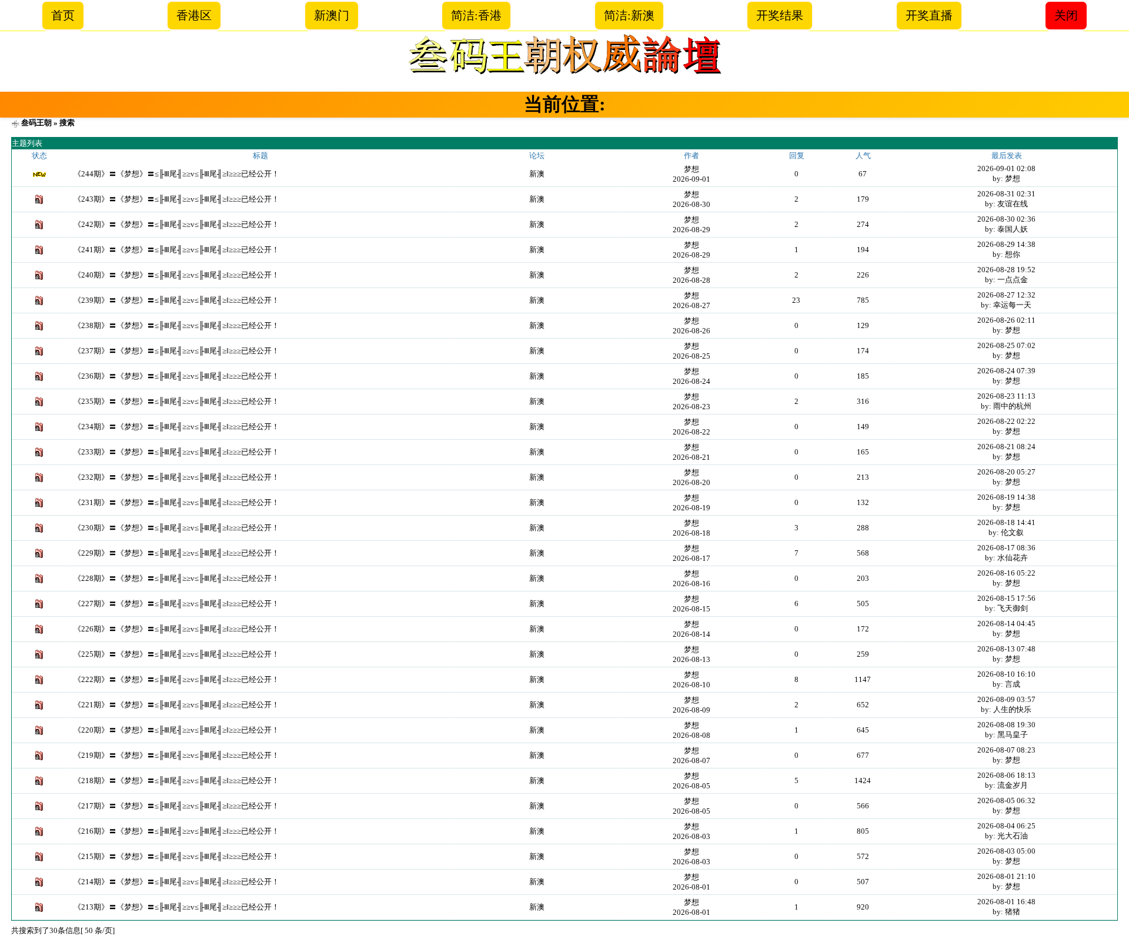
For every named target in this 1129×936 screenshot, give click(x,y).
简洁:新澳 (629, 15)
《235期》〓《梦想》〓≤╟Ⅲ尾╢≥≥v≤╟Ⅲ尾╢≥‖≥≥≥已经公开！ (176, 401)
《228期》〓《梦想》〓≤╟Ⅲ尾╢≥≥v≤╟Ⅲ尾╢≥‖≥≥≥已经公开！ (176, 578)
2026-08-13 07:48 (1006, 648)
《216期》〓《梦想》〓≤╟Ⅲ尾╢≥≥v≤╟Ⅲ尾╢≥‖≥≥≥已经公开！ (176, 831)
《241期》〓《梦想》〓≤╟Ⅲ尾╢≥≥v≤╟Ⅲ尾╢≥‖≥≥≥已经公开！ (176, 249)
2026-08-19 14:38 (1006, 497)
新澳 (537, 173)
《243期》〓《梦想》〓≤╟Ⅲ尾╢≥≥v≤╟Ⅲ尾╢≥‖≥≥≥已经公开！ (176, 199)
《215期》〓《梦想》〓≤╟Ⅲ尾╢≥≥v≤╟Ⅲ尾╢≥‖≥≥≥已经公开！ (176, 856)
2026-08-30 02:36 (1006, 219)
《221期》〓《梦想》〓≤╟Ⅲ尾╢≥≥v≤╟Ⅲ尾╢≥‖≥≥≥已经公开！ (176, 704)
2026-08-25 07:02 (1006, 345)
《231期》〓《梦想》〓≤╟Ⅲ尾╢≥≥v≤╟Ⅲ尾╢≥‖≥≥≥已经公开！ (176, 502)
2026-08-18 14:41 (1006, 522)
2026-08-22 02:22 (1006, 421)
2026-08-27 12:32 (1006, 294)
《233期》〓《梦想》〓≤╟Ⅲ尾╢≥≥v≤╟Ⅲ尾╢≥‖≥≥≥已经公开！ (176, 451)
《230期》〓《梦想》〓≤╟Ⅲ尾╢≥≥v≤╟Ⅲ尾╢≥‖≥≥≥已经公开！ (176, 527)
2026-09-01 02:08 (1006, 168)
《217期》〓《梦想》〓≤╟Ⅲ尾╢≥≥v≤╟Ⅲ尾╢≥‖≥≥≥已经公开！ (176, 805)
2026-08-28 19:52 (1006, 269)
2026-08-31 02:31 (1006, 193)
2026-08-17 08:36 (1006, 547)
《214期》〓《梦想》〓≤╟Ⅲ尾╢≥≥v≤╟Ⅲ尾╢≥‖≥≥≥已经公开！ (176, 881)
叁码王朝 (36, 122)
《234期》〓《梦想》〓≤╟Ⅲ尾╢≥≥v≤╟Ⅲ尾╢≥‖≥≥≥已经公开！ (176, 426)
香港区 (194, 15)
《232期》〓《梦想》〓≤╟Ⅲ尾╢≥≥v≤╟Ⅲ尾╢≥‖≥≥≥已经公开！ (176, 477)
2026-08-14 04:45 (1006, 623)
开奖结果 (779, 15)
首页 (63, 15)
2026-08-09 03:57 (1006, 699)
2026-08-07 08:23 (1006, 750)
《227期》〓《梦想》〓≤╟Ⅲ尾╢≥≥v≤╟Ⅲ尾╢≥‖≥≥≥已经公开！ (176, 603)
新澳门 (331, 15)
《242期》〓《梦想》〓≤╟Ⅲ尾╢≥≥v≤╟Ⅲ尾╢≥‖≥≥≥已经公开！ (176, 224)
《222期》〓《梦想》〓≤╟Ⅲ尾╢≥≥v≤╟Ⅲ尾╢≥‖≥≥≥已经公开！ (176, 679)
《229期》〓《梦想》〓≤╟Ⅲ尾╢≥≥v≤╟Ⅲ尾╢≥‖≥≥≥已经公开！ (176, 553)
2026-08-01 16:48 (1006, 901)
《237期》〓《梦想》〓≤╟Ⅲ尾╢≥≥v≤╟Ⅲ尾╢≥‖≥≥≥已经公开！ (176, 350)
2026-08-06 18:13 (1006, 775)
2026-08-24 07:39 (1006, 370)
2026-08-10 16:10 (1006, 674)
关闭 (1066, 15)
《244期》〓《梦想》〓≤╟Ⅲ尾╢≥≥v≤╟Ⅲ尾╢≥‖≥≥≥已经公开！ (176, 173)
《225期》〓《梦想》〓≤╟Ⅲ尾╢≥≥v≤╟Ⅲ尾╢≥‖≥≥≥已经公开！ (176, 654)
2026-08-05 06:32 (1006, 800)
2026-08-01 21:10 (1006, 876)
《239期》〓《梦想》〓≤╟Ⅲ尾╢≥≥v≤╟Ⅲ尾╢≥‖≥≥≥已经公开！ (176, 300)
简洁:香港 (476, 15)
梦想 (691, 169)
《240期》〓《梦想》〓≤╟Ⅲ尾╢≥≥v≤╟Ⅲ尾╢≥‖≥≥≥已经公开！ (176, 274)
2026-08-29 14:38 (1006, 244)
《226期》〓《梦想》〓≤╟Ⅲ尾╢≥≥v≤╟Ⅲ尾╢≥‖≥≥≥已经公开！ (176, 628)
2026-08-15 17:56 (1006, 598)
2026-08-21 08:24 (1006, 446)
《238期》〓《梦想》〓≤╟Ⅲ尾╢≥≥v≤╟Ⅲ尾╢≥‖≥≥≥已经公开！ (176, 325)
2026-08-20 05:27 (1006, 471)
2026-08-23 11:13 (1006, 396)
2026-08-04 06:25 (1006, 825)
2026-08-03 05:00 (1006, 851)
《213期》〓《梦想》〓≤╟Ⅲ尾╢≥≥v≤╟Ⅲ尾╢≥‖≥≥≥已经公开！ (176, 906)
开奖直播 (929, 15)
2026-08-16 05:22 (1006, 573)
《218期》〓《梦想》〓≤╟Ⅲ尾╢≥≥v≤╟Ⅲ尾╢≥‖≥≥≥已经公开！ (176, 780)
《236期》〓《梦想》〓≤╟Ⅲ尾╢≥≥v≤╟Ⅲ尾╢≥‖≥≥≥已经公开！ (176, 376)
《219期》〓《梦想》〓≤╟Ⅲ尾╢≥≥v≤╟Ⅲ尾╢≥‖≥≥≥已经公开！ (176, 755)
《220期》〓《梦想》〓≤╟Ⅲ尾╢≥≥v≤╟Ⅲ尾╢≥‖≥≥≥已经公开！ (176, 730)
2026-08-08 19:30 (1006, 724)
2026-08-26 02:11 (1006, 320)
